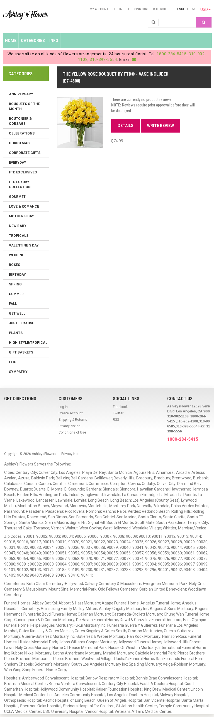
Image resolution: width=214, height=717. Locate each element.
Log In (117, 9)
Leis (12, 362)
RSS (116, 420)
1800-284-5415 (171, 54)
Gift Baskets (21, 352)
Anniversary (21, 94)
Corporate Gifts (24, 153)
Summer (16, 294)
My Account (99, 9)
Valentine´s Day (24, 245)
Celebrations (22, 133)
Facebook (120, 407)
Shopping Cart (138, 9)
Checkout (160, 9)
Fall (13, 304)
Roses (14, 265)
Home (10, 40)
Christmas (19, 143)
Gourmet (17, 197)
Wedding (17, 255)
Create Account (71, 413)
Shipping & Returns (73, 420)
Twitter (118, 413)
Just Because (21, 323)
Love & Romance (24, 206)
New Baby (17, 226)
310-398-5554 (103, 59)
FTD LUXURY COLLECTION (20, 184)
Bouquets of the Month (24, 106)
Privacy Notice (70, 426)
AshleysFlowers (44, 454)
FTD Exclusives (23, 172)
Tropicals (18, 236)
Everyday (17, 163)
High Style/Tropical (28, 343)
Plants (16, 333)
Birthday (17, 275)
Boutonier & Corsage (20, 121)
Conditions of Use (72, 432)
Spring (15, 284)
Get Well (17, 313)
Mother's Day (21, 216)
